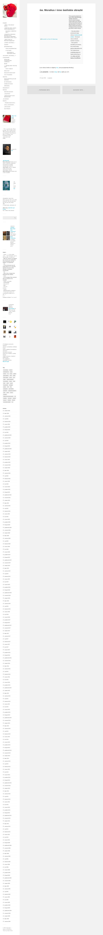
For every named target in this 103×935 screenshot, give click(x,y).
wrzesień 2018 (7, 595)
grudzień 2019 (7, 554)
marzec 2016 (7, 676)
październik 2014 (7, 717)
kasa (14, 377)
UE (15, 396)
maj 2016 (6, 671)
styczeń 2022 (7, 486)
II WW (14, 375)
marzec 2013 (7, 769)
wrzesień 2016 (7, 660)
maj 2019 (6, 573)
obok (14, 381)
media (4, 379)
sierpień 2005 (7, 883)
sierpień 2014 (7, 723)
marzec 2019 (7, 579)
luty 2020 (6, 549)
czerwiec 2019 (7, 571)
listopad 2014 (7, 715)
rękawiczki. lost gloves (12, 390)
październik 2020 (7, 527)
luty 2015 (6, 706)
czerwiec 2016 (7, 668)
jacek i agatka (5, 377)
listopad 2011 (7, 812)
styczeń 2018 (7, 617)
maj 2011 (6, 829)
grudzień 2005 (7, 872)
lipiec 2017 (6, 633)
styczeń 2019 (7, 584)
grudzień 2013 (7, 744)
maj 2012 (6, 796)
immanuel (7, 85)
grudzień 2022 (7, 462)
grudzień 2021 (7, 489)
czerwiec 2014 (7, 728)
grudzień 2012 (7, 777)
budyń (11, 371)
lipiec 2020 (6, 535)
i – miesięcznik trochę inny (10, 66)
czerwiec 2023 (7, 454)
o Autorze (8, 50)
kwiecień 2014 (7, 734)
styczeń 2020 (7, 552)
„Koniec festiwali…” (9, 42)
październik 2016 (7, 657)
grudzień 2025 (7, 427)
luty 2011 (6, 837)
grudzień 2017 (7, 619)
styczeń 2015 (7, 709)
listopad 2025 (7, 429)
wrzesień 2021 (7, 497)
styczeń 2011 (7, 839)
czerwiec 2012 (7, 793)
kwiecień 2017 (7, 641)
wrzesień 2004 (7, 913)
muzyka (5, 76)
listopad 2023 (7, 446)
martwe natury (8, 91)
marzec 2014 (7, 736)
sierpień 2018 (7, 598)
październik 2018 (7, 592)
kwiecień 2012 (7, 799)
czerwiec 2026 (7, 416)
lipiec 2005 (6, 886)
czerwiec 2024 (7, 437)
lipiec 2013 (6, 758)
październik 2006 (7, 845)
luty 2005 (6, 899)
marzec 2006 (7, 864)
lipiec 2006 (6, 853)
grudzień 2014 (7, 712)
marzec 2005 (7, 897)
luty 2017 (6, 647)
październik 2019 (7, 560)
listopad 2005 (7, 875)
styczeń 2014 (7, 742)
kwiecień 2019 (7, 576)
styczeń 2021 (7, 519)
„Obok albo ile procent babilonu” (9, 40)
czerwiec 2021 (7, 505)
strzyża (11, 392)
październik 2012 (7, 782)
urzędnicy (5, 398)
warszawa (9, 398)
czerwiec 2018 (7, 603)
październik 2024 (7, 435)
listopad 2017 (7, 622)
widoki (5, 89)
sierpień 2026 (7, 410)
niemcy (10, 381)
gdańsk (15, 373)
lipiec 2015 (6, 693)
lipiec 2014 (6, 725)
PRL (11, 386)
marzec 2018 (7, 611)
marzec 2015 (7, 704)
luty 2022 (6, 484)
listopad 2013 (7, 747)
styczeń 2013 (7, 774)
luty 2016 (6, 679)
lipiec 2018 (6, 600)
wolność (14, 398)
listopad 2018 (7, 590)
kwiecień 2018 (7, 609)
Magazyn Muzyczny (9, 72)
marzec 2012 (7, 801)
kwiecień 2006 (7, 861)
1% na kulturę (5, 369)
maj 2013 (6, 763)
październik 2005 (7, 877)
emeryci (4, 373)
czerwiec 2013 (7, 761)
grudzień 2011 (7, 810)
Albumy (6, 44)
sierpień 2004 (7, 916)
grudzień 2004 (7, 905)
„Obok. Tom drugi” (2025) (9, 25)
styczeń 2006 (7, 869)
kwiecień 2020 (7, 543)
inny (57, 67)
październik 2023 (7, 448)
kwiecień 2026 (7, 421)
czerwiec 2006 (7, 856)
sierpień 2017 (7, 630)
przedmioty (6, 87)
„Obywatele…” (9, 927)
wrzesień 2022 (7, 465)
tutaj (55, 72)
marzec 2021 (7, 513)
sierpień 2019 (7, 565)
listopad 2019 (7, 557)
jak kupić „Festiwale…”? (9, 55)
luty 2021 (6, 516)
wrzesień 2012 (7, 785)
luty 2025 (6, 432)
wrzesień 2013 (7, 753)
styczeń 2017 (7, 649)
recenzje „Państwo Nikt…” (11, 32)
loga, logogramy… (9, 104)
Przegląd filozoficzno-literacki (8, 60)
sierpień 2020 (7, 532)
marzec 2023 (7, 459)
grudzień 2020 (7, 522)
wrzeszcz (4, 400)
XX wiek (13, 400)
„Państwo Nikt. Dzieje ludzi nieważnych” (10, 28)
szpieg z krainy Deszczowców (8, 396)
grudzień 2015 (7, 685)
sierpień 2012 (7, 788)
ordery (8, 383)
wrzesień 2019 (7, 562)
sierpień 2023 (7, 451)
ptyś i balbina (11, 388)
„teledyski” (7, 93)
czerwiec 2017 (7, 636)
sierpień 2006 (7, 850)
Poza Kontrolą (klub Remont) (10, 79)
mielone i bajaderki (10, 379)
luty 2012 (6, 804)
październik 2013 (7, 750)
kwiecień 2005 (7, 894)
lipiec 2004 (6, 918)
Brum (5, 63)
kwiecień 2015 (7, 701)
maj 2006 (6, 858)
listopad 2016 (7, 655)
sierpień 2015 (7, 690)
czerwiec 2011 (7, 826)
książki (5, 23)
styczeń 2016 (7, 682)
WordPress (9, 929)
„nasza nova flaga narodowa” (9, 96)
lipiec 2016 (6, 666)
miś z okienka (5, 381)
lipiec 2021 (6, 503)
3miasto (10, 369)
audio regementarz (11, 48)
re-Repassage (7, 81)
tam (14, 188)
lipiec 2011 (6, 823)
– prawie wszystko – (10, 102)
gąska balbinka (5, 375)
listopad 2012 (7, 780)
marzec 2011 (7, 834)
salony (8, 392)
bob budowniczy (6, 371)
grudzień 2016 (7, 652)
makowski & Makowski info (11, 53)
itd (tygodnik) (8, 74)
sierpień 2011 (7, 820)
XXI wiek (9, 400)
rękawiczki (5, 390)
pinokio (4, 386)
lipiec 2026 (6, 413)
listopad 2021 (7, 492)
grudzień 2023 (7, 443)
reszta (5, 100)
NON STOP (6, 70)
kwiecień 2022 (7, 478)
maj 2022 (6, 475)
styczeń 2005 (7, 902)
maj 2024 (6, 440)
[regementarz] (8, 46)
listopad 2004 (7, 907)
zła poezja (7, 108)
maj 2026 (6, 418)
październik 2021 (7, 494)
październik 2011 (7, 815)
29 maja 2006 (43, 78)
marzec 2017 (7, 644)
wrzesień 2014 (7, 720)
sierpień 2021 (7, 500)
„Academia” (6, 98)
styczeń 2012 (7, 807)
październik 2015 (7, 687)
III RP (11, 375)
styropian (5, 394)
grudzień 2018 (7, 587)
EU (7, 373)
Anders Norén (10, 930)
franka (11, 373)
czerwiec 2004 (7, 921)
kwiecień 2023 (7, 456)
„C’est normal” (10, 297)
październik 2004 (7, 910)
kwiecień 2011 (7, 831)
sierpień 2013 (7, 755)
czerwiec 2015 (7, 695)
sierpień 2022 (7, 467)
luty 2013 (6, 772)
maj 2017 (6, 638)
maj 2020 (6, 541)
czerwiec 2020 (7, 538)
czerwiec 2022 (7, 473)
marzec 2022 (7, 481)
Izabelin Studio (8, 83)
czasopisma (6, 57)
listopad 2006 (7, 842)
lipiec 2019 (6, 568)
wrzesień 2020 (7, 530)
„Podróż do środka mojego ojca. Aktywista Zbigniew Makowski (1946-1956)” (10, 36)
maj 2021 (6, 508)
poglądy (50, 78)
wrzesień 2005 (7, 880)
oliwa (4, 383)
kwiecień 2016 (7, 674)
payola (11, 383)
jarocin (10, 377)
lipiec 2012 (6, 791)
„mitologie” (7, 106)
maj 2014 (6, 731)
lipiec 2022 (6, 470)
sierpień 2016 (7, 663)
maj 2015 (6, 698)
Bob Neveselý (6, 160)
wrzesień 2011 (7, 818)
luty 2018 (6, 614)
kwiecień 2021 (7, 511)
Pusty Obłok (9, 68)
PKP (8, 386)
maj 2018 (6, 606)
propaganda (5, 388)
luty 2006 (6, 867)
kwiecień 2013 (7, 766)
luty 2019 (6, 581)
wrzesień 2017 (7, 628)
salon (4, 392)
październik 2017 (7, 625)
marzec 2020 (7, 546)
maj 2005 (6, 891)
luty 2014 (6, 739)
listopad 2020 (7, 524)
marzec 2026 (7, 424)
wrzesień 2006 (7, 848)
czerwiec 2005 (7, 888)
